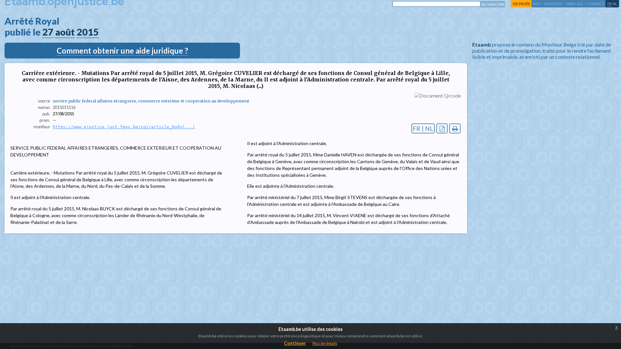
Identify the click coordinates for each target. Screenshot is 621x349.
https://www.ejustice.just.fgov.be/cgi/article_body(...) (124, 126)
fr (609, 4)
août (65, 31)
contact (595, 4)
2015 (88, 31)
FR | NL (423, 128)
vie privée (521, 4)
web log (574, 4)
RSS (536, 4)
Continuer (295, 343)
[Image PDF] (442, 128)
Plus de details (324, 343)
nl (615, 4)
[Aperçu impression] (455, 128)
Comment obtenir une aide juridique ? (122, 50)
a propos (553, 4)
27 (47, 31)
